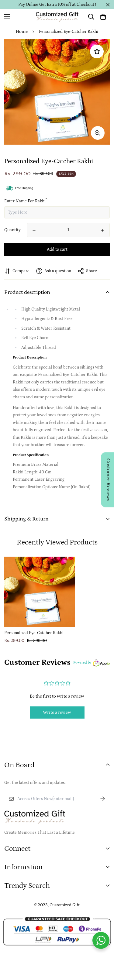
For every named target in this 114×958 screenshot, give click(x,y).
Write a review (57, 712)
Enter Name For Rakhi (25, 201)
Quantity (12, 230)
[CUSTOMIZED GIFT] (57, 16)
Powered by (82, 662)
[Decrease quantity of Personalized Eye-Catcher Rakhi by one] (34, 230)
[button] (103, 16)
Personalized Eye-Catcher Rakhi (34, 632)
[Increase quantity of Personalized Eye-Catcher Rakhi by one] (102, 230)
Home (22, 31)
